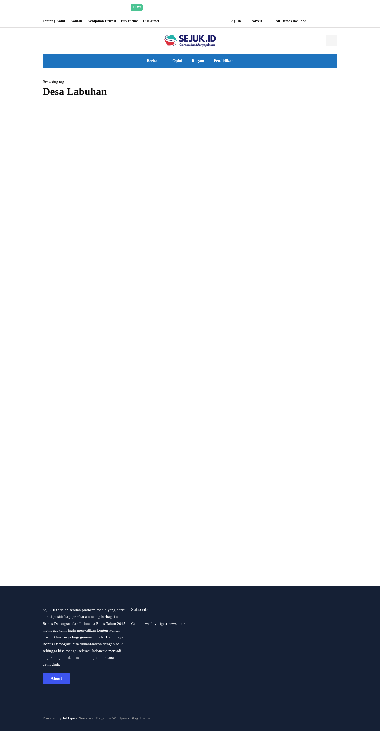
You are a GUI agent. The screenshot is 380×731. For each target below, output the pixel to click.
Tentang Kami (54, 21)
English (235, 21)
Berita (152, 60)
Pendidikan (224, 60)
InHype (69, 718)
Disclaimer (151, 21)
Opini (177, 60)
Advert (257, 21)
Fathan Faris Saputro (61, 394)
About (56, 678)
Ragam (198, 60)
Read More (239, 7)
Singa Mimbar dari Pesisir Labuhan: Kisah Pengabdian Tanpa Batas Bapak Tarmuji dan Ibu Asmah (138, 244)
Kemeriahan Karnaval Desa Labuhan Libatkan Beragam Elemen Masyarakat (88, 378)
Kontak (76, 21)
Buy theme (129, 21)
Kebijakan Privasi (101, 21)
